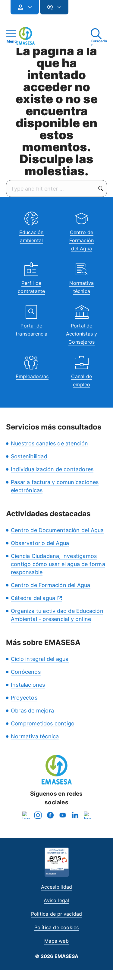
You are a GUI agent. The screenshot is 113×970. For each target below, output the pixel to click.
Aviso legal (56, 900)
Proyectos (24, 697)
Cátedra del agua (33, 598)
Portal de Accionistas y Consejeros (81, 334)
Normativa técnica (35, 736)
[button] (80, 10)
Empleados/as (32, 376)
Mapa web (56, 941)
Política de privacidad (56, 914)
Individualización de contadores (52, 469)
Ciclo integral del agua (40, 659)
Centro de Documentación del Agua (57, 530)
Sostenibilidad (29, 456)
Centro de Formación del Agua (81, 240)
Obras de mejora (32, 710)
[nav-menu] (27, 7)
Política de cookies (56, 927)
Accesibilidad (56, 887)
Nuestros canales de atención (49, 443)
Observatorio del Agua (40, 543)
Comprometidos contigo (42, 723)
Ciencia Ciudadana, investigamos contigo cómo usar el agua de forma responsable (58, 564)
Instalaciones (28, 685)
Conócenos (26, 672)
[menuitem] (25, 7)
